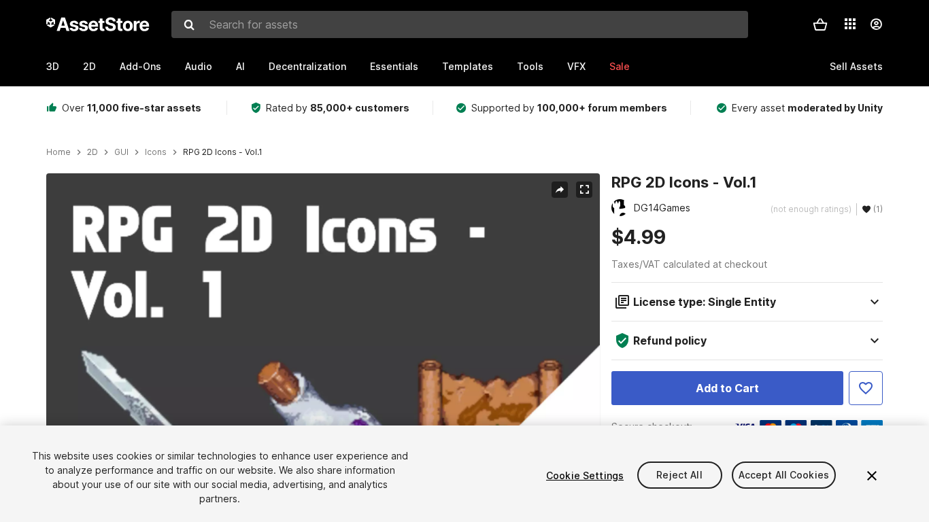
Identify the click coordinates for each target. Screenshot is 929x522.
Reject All (679, 475)
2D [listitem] (92, 152)
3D (52, 66)
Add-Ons (140, 66)
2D (89, 66)
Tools (530, 66)
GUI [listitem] (121, 152)
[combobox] (459, 24)
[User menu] (876, 24)
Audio (198, 66)
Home (58, 152)
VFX (576, 66)
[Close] (872, 476)
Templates (467, 66)
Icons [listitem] (156, 152)
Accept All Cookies (784, 475)
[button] (820, 24)
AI (240, 66)
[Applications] (850, 24)
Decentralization (307, 66)
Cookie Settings (585, 475)
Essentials (394, 66)
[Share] (560, 189)
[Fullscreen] (584, 189)
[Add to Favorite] (866, 388)
